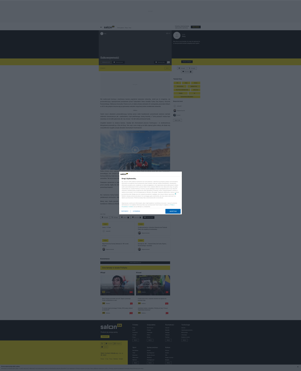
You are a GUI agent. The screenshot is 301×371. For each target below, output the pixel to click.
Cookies (131, 206)
